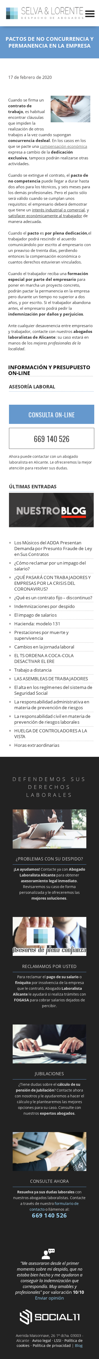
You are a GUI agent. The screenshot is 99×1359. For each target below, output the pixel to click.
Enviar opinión (49, 1298)
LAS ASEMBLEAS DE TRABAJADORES (51, 679)
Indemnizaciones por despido (44, 606)
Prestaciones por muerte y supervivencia (41, 635)
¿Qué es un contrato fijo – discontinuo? (53, 598)
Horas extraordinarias (36, 745)
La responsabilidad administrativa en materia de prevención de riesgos (51, 705)
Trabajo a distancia (33, 670)
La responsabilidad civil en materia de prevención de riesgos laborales (52, 719)
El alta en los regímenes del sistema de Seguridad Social (53, 690)
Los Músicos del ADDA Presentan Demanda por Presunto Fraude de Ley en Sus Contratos (53, 548)
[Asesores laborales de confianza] (49, 954)
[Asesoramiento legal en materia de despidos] (49, 847)
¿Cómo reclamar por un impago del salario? (50, 566)
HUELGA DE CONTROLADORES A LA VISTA (50, 733)
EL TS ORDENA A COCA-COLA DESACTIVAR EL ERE (44, 658)
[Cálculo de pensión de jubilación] (49, 1062)
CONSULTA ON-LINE (52, 414)
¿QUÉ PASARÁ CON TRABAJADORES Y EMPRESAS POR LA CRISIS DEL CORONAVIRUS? (52, 583)
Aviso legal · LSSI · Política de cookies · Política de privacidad (50, 1343)
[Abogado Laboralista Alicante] (44, 18)
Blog (79, 1345)
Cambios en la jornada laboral (44, 647)
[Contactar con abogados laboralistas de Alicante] (49, 1169)
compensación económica (63, 146)
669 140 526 (51, 438)
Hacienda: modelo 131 (37, 624)
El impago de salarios (35, 615)
